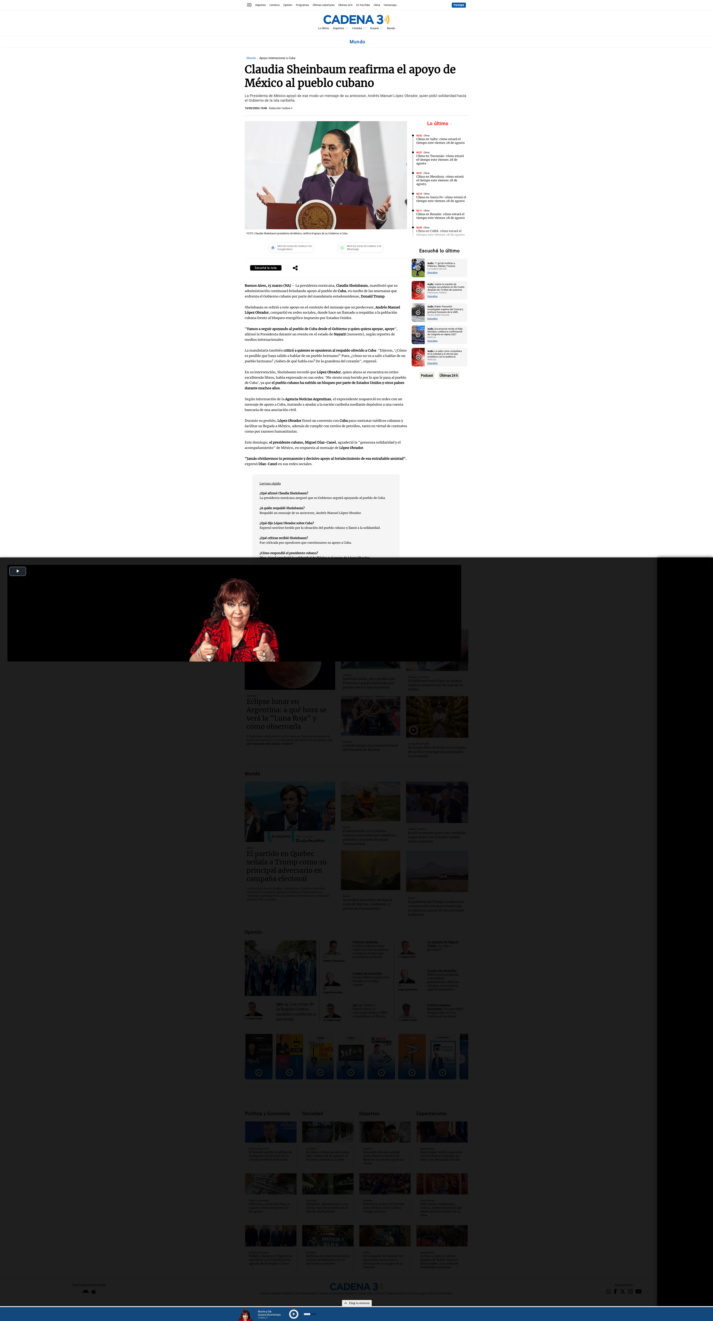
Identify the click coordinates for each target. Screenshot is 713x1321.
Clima (377, 5)
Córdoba (357, 28)
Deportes (260, 5)
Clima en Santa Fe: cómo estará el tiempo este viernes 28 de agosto (441, 199)
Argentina (338, 28)
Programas (302, 5)
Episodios (432, 272)
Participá (459, 5)
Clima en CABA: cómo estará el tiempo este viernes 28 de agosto (440, 233)
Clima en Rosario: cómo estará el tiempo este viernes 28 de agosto (440, 216)
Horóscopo (390, 5)
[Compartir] (295, 268)
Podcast (427, 375)
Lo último (438, 123)
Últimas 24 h (345, 5)
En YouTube (363, 5)
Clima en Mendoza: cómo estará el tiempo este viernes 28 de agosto (440, 180)
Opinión (287, 5)
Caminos (274, 5)
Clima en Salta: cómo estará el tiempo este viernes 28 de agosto (440, 141)
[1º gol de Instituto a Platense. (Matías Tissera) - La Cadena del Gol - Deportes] (418, 268)
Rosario (374, 28)
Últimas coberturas (324, 5)
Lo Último (323, 28)
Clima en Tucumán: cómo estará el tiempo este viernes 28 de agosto (440, 159)
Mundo (391, 28)
